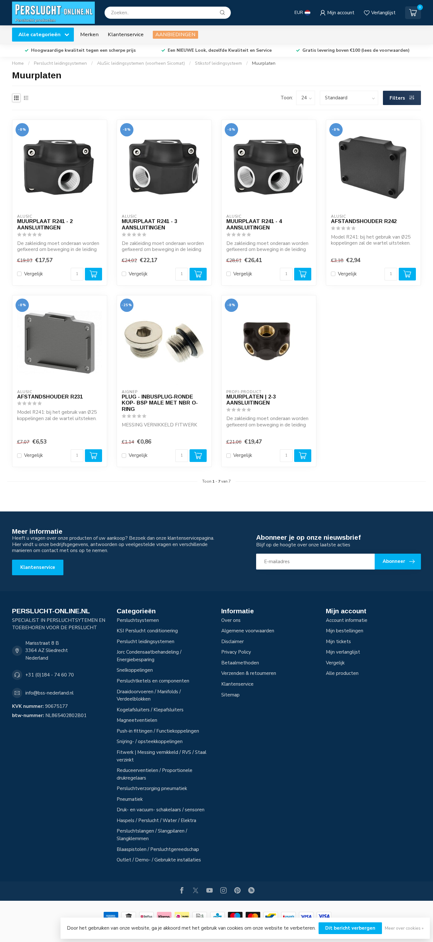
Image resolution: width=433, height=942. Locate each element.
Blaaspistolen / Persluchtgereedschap (158, 849)
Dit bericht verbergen (350, 928)
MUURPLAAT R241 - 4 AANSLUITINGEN (254, 224)
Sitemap (230, 695)
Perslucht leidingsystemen (60, 63)
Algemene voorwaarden (247, 631)
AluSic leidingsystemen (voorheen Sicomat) (141, 63)
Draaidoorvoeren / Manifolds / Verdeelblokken (149, 695)
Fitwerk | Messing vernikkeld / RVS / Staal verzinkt (161, 756)
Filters (398, 98)
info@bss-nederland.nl (49, 693)
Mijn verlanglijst (343, 652)
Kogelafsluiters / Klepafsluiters (150, 710)
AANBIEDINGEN (175, 34)
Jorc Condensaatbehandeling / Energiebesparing (149, 656)
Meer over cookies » (404, 928)
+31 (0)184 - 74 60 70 (49, 675)
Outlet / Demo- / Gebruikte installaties (159, 860)
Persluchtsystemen (138, 620)
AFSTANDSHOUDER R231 (50, 396)
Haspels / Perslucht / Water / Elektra (156, 820)
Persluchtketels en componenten (153, 681)
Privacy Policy (236, 652)
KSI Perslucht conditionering (147, 631)
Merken (89, 34)
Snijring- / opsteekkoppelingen (150, 741)
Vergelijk (33, 274)
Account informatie (346, 620)
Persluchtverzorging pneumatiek (152, 788)
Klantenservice (126, 34)
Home (18, 63)
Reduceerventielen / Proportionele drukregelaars (154, 774)
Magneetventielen (137, 720)
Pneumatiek (130, 799)
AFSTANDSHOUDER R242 (364, 221)
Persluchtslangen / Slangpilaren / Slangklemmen (152, 835)
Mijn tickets (338, 641)
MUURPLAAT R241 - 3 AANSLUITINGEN (149, 224)
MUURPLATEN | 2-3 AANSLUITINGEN (251, 400)
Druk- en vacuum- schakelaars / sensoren (160, 810)
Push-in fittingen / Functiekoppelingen (158, 731)
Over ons (231, 620)
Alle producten (342, 673)
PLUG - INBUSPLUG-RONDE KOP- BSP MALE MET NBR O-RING (160, 403)
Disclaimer (232, 641)
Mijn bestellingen (344, 631)
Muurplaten (263, 63)
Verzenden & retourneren (248, 673)
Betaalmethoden (240, 663)
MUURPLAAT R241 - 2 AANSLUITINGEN (45, 224)
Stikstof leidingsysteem (218, 63)
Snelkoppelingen (135, 670)
